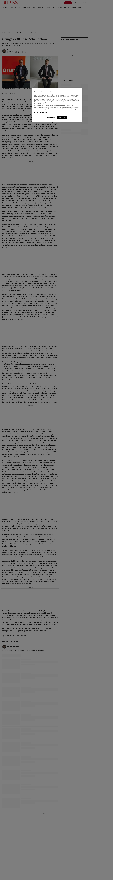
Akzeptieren (62, 117)
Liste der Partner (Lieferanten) (41, 112)
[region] (57, 105)
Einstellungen (51, 117)
